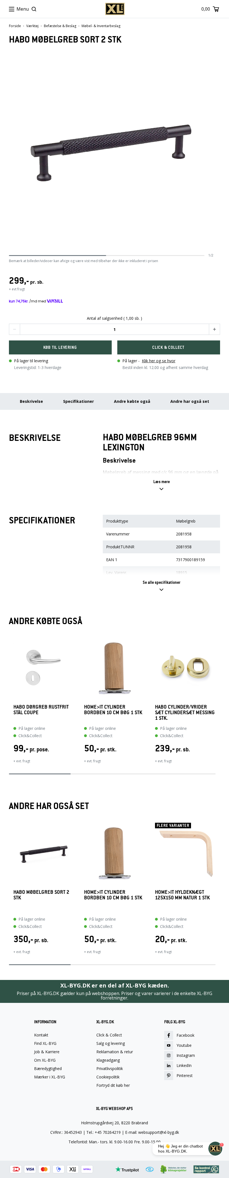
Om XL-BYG (45, 1060)
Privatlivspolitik (109, 1069)
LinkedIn (184, 1065)
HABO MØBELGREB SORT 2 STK (41, 895)
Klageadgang (108, 1060)
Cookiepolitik (108, 1077)
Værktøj (32, 26)
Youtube (184, 1045)
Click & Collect (109, 1035)
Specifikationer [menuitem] (78, 401)
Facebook (185, 1035)
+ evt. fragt (21, 761)
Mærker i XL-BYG (49, 1077)
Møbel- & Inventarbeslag (101, 26)
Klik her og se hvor (158, 360)
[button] (14, 329)
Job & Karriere (46, 1052)
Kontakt (41, 1035)
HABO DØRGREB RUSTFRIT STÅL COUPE (41, 710)
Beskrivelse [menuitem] (31, 401)
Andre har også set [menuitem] (189, 401)
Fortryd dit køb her (113, 1085)
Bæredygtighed (48, 1069)
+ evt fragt (17, 289)
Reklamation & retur (114, 1052)
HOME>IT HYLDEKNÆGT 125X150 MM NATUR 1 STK (182, 895)
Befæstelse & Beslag (60, 26)
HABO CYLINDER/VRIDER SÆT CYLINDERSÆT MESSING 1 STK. (185, 712)
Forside (15, 26)
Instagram (185, 1055)
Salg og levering (110, 1043)
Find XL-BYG (45, 1043)
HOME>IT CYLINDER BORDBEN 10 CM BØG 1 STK (113, 710)
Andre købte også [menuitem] (132, 401)
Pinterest (184, 1075)
